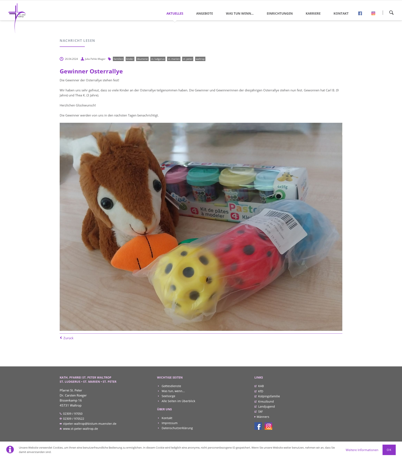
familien (118, 59)
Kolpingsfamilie (269, 396)
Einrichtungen (280, 13)
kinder (130, 59)
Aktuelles (174, 13)
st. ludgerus (158, 59)
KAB (261, 386)
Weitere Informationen (362, 450)
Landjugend (266, 406)
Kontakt (341, 13)
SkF (260, 411)
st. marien (174, 59)
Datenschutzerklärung (177, 428)
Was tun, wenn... (173, 391)
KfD (260, 391)
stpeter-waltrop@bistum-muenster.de (89, 424)
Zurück (68, 338)
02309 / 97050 (72, 414)
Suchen (391, 12)
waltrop (200, 59)
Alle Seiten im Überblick (178, 401)
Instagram (374, 14)
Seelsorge (168, 396)
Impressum (169, 423)
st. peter (188, 59)
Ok (389, 450)
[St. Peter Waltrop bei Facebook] (258, 426)
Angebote (204, 13)
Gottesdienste (171, 386)
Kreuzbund (266, 401)
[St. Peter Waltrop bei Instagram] (268, 426)
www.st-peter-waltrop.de (80, 429)
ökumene (142, 59)
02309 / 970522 (73, 419)
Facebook (361, 14)
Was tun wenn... (240, 13)
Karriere (313, 13)
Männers (263, 417)
